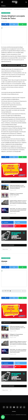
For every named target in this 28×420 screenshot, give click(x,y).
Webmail (3, 5)
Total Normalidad (6, 258)
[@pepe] (14, 278)
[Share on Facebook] (5, 24)
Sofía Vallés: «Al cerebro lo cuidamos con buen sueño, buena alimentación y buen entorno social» (18, 210)
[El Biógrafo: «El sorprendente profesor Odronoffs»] (5, 195)
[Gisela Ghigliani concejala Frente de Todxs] (14, 35)
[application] (14, 65)
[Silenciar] (21, 65)
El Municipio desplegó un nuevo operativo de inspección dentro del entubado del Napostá (17, 187)
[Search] (26, 2)
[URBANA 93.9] (14, 2)
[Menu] (2, 2)
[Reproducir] (3, 65)
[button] (3, 417)
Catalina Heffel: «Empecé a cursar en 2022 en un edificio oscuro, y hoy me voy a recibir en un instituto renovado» (18, 202)
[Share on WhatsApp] (22, 24)
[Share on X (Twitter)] (14, 24)
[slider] (24, 65)
